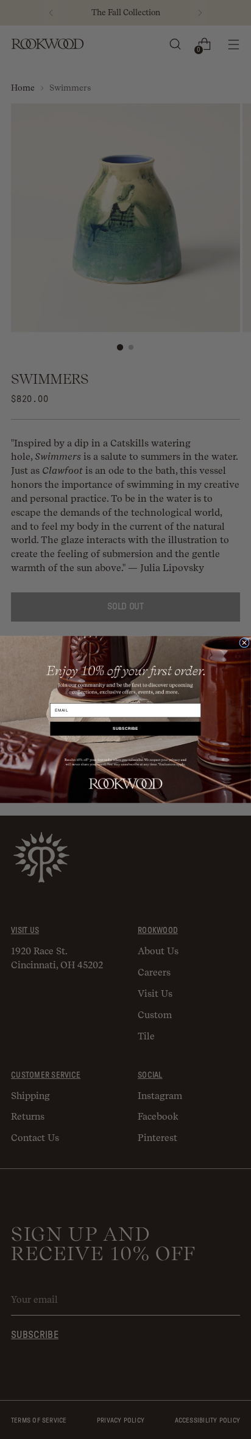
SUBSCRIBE (125, 728)
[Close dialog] (244, 642)
